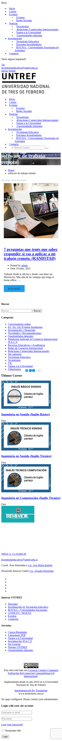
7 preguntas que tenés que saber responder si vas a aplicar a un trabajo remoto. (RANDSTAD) (31, 254)
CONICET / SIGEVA (19, 613)
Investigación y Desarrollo (21, 330)
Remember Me (13, 730)
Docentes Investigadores (29, 44)
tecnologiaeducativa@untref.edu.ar (19, 67)
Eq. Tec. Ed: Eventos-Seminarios (25, 327)
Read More (14, 288)
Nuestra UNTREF (17, 647)
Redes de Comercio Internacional (25, 348)
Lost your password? (12, 724)
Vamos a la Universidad (28, 32)
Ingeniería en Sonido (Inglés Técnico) (26, 456)
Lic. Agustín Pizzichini (41, 571)
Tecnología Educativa (27, 41)
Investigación (15, 38)
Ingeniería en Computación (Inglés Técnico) (30, 498)
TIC (10, 363)
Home (11, 170)
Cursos (12, 11)
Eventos (13, 14)
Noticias (13, 23)
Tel (3, 64)
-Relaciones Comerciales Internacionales (37, 29)
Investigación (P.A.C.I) (20, 641)
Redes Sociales (24, 20)
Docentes (13, 604)
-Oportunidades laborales (29, 35)
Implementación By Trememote (31, 690)
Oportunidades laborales (20, 336)
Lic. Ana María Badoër (40, 565)
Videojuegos (14, 369)
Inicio (12, 8)
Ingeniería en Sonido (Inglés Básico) (25, 414)
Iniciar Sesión (8, 70)
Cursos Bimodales (17, 632)
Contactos (13, 619)
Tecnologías (22, 26)
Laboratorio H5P (17, 635)
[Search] (47, 148)
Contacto (14, 53)
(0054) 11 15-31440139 (13, 554)
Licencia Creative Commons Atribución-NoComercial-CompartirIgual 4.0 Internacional (33, 673)
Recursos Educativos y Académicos (26, 345)
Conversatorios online (19, 324)
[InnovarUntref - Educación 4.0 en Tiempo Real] (26, 93)
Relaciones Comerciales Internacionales (28, 351)
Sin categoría (14, 354)
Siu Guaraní (14, 644)
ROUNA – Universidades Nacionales (27, 610)
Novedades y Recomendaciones (24, 333)
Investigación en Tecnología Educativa (28, 607)
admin (24, 265)
